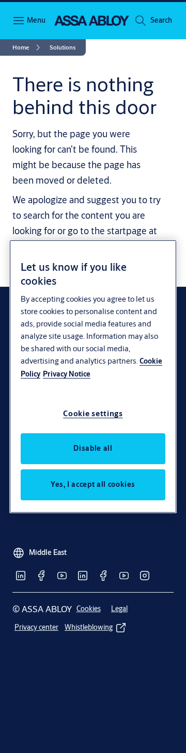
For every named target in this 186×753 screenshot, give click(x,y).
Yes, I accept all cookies (93, 484)
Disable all (92, 448)
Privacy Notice (66, 374)
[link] (27, 47)
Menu (36, 20)
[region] (93, 376)
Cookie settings (93, 413)
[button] (161, 20)
